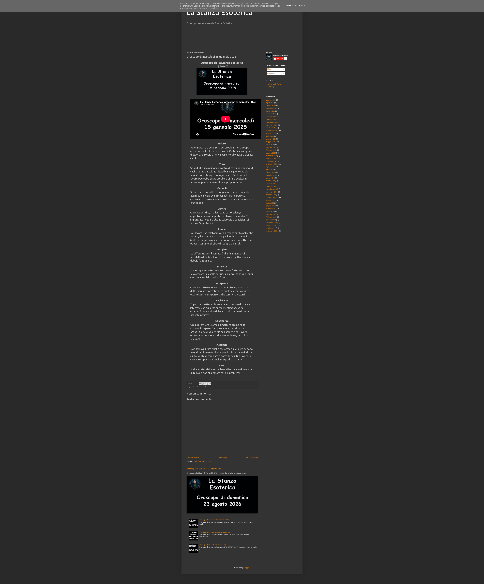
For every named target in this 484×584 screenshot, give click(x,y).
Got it (302, 6)
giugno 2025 (270, 139)
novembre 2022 (271, 225)
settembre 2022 (272, 231)
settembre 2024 (272, 164)
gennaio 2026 (271, 119)
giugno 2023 (270, 206)
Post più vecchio (252, 457)
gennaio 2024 (271, 186)
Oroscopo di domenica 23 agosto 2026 (204, 469)
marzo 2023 (270, 214)
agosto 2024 (270, 167)
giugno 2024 (270, 172)
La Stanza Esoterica (220, 12)
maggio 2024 (271, 175)
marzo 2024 (270, 181)
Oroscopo (208, 387)
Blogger (246, 568)
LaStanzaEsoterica (197, 387)
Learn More (291, 6)
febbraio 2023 (271, 217)
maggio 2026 (271, 108)
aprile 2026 (270, 111)
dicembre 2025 (271, 122)
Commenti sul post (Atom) (203, 461)
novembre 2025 (271, 125)
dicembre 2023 (271, 189)
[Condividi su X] (205, 383)
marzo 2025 (270, 147)
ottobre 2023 (271, 195)
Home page (222, 457)
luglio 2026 (270, 103)
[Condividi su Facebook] (207, 383)
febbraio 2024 (271, 183)
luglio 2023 (270, 203)
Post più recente (193, 457)
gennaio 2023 (271, 220)
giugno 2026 (270, 105)
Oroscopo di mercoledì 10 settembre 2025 (214, 520)
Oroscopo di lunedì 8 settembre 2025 (212, 545)
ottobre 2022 (271, 228)
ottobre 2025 (271, 128)
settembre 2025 (272, 130)
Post (271, 69)
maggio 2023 (271, 208)
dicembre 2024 (271, 156)
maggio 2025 (271, 142)
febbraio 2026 (271, 116)
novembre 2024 (271, 158)
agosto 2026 (270, 100)
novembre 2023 (271, 192)
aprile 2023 (270, 211)
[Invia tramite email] (200, 383)
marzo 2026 (270, 114)
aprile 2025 (270, 144)
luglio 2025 (270, 136)
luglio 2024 (270, 169)
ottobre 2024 (271, 161)
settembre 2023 (272, 197)
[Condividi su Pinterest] (210, 383)
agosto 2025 (270, 133)
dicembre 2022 (271, 222)
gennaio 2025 (271, 153)
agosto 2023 (270, 200)
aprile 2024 (270, 178)
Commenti (273, 73)
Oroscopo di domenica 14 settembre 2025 (214, 532)
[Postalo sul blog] (202, 383)
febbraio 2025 (271, 150)
